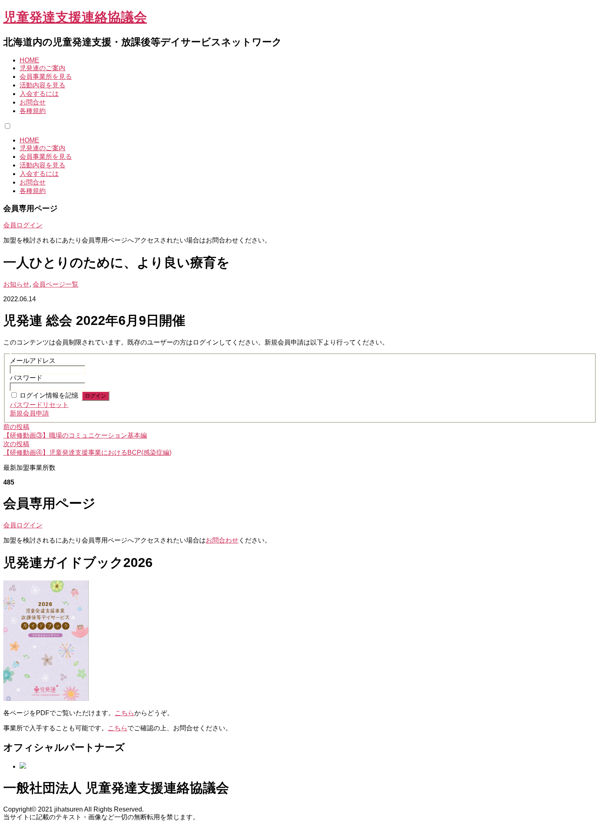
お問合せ (33, 102)
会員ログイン (22, 225)
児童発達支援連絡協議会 (75, 17)
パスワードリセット (39, 404)
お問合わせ (222, 540)
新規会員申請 (29, 413)
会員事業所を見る (46, 76)
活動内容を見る (42, 85)
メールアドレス (33, 360)
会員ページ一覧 (55, 284)
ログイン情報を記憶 (49, 395)
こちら (124, 712)
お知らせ (16, 284)
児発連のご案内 (42, 67)
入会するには (39, 93)
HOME (29, 60)
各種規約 (33, 110)
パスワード (26, 377)
